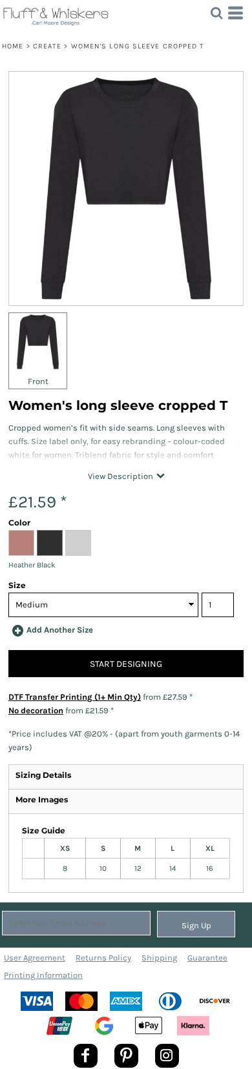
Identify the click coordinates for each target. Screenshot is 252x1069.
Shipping (159, 957)
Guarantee (207, 957)
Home (12, 46)
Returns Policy (103, 957)
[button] (216, 12)
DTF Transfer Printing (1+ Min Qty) (74, 697)
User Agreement (34, 957)
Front (38, 381)
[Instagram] (167, 1056)
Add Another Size (59, 630)
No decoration (35, 710)
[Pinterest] (126, 1056)
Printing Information (43, 975)
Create (47, 46)
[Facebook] (86, 1056)
